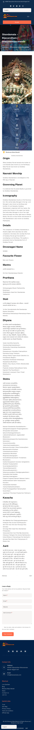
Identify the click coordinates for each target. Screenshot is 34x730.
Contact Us (5, 693)
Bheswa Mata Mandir (8, 688)
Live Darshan (6, 684)
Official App (5, 713)
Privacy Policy (6, 708)
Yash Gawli (20, 723)
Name (5, 595)
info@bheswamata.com (14, 675)
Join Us (4, 695)
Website (5, 607)
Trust (3, 704)
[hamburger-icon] (28, 16)
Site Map (4, 706)
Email (5, 601)
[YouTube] (25, 651)
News (3, 691)
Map (27, 728)
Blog (3, 686)
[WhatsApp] (21, 651)
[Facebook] (8, 651)
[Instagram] (17, 651)
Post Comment (8, 634)
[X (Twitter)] (12, 651)
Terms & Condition (7, 711)
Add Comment (7, 612)
